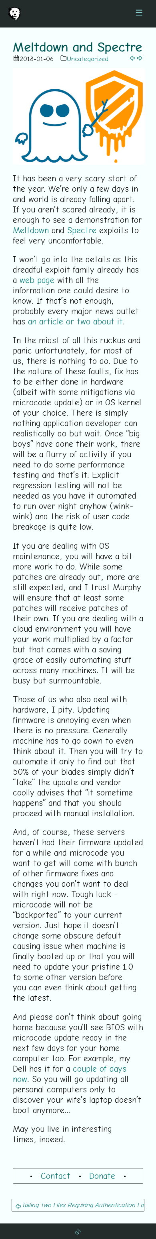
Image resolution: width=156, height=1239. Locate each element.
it (120, 321)
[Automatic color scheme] (78, 1231)
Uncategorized (87, 59)
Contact (55, 1175)
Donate (102, 1175)
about (103, 321)
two (83, 321)
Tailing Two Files (43, 1205)
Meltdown (31, 230)
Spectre (81, 230)
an (32, 321)
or (70, 321)
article (51, 321)
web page (37, 280)
